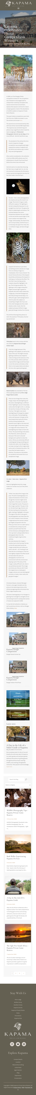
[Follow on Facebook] (12, 1044)
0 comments (19, 85)
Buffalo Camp (18, 1002)
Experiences (18, 1075)
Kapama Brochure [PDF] (18, 714)
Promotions (18, 1015)
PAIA (23, 1087)
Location (18, 1062)
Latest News (18, 1067)
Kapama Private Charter (18, 1010)
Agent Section (18, 1070)
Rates (18, 1013)
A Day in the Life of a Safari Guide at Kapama (17, 746)
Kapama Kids (18, 1018)
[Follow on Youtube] (18, 1044)
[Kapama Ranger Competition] (18, 644)
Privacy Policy (17, 1087)
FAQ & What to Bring (18, 1065)
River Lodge (18, 999)
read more (9, 766)
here (21, 120)
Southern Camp (18, 1005)
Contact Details (18, 1059)
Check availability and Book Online (17, 697)
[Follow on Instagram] (24, 1044)
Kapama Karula (18, 1007)
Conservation (18, 1078)
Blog (18, 1073)
